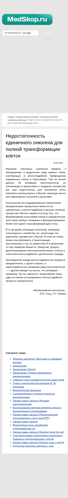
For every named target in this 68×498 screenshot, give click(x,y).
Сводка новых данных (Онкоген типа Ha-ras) (38, 432)
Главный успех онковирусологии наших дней (38, 379)
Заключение (20, 365)
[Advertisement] (34, 76)
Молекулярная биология (27, 390)
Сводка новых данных (25, 421)
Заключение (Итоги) (24, 369)
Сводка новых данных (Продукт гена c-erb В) (38, 442)
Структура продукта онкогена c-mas (33, 446)
